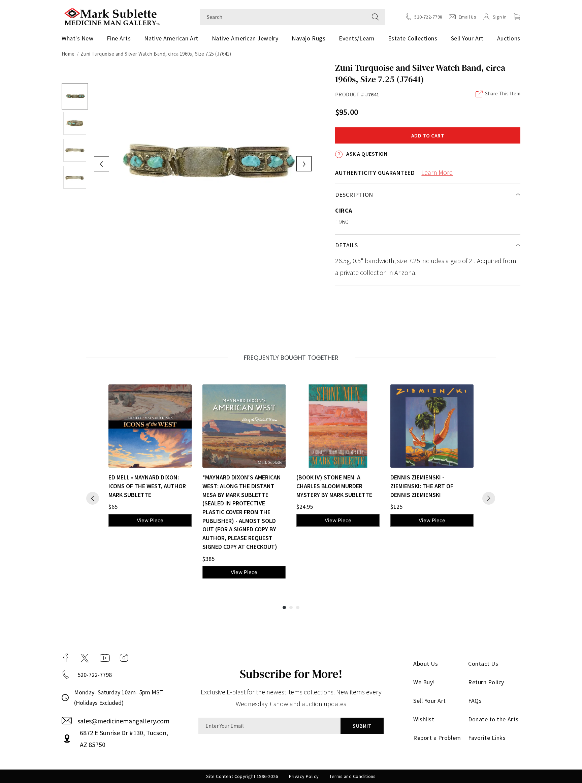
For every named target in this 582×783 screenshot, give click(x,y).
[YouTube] (105, 658)
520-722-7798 (94, 675)
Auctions (508, 38)
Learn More (437, 172)
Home (68, 54)
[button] (517, 16)
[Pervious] (92, 498)
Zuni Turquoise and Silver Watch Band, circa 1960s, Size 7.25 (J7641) (155, 54)
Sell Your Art (467, 38)
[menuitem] (80, 38)
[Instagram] (124, 658)
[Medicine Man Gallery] (112, 16)
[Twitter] (85, 658)
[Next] (488, 498)
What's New (77, 38)
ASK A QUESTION (366, 153)
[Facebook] (66, 658)
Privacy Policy (304, 776)
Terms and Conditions (352, 776)
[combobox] (283, 17)
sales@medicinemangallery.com (123, 721)
